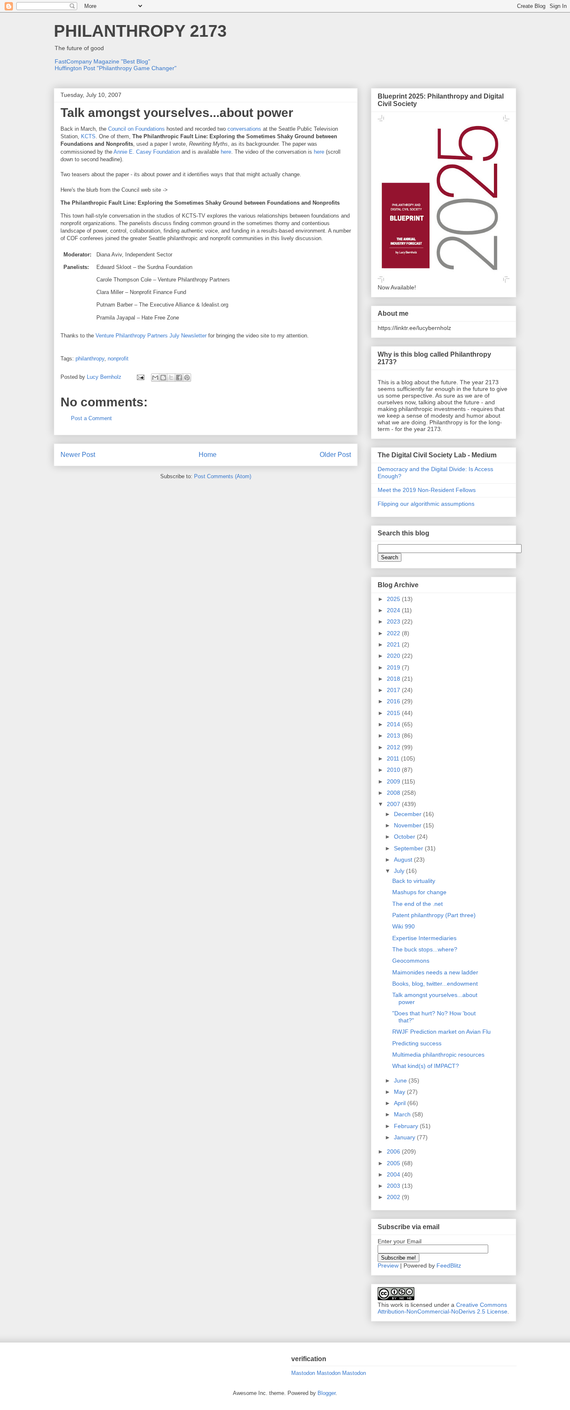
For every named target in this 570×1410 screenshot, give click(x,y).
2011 (394, 758)
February (407, 1126)
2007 (394, 804)
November (408, 825)
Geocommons (410, 960)
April (400, 1103)
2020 (394, 655)
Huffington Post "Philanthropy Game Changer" (116, 68)
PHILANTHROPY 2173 (140, 31)
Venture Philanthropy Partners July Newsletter (151, 335)
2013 (394, 735)
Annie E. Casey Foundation (146, 152)
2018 (394, 678)
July (400, 870)
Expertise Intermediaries (424, 938)
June (401, 1080)
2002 (394, 1197)
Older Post (335, 454)
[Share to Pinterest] (187, 377)
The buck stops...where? (424, 949)
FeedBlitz (448, 1265)
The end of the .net (417, 903)
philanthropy (90, 358)
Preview (388, 1265)
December (408, 814)
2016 (394, 701)
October (405, 836)
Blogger (326, 1393)
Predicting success (416, 1043)
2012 (394, 747)
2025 (394, 599)
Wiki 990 (403, 926)
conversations (244, 129)
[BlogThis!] (163, 377)
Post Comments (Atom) (222, 476)
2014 (394, 724)
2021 (394, 644)
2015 (394, 713)
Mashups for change (419, 892)
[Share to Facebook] (179, 377)
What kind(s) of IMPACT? (425, 1066)
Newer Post (78, 454)
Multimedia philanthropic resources (438, 1054)
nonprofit (118, 358)
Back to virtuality (413, 880)
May (400, 1091)
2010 (394, 769)
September (409, 848)
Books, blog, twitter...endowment (435, 983)
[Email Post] (140, 377)
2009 (394, 781)
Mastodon (303, 1373)
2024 (394, 610)
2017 (394, 690)
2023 (394, 621)
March (403, 1114)
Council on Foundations (136, 129)
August (404, 859)
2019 (394, 667)
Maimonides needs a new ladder (435, 972)
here (226, 152)
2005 (394, 1163)
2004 (394, 1174)
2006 (394, 1151)
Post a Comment (91, 418)
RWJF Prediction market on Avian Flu (441, 1031)
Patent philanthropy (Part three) (434, 915)
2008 (394, 792)
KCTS (88, 136)
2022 (394, 633)
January (405, 1137)
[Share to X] (171, 377)
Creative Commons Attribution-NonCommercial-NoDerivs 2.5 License (442, 1308)
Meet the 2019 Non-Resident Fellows (427, 490)
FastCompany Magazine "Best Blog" (102, 61)
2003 (394, 1185)
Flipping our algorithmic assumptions (426, 503)
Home (208, 454)
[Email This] (155, 377)
